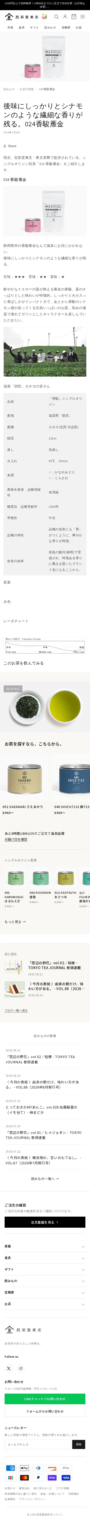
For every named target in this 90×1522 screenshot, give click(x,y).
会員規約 (10, 1499)
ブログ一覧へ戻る (16, 1010)
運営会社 (24, 1488)
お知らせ (10, 1488)
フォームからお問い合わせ (45, 1411)
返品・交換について (52, 1493)
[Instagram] (21, 1368)
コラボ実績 (62, 1488)
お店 (78, 27)
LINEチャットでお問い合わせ (45, 1399)
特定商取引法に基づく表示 (21, 1493)
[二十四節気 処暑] (44, 16)
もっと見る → (15, 921)
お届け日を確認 (16, 839)
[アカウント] (65, 16)
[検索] (56, 16)
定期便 (66, 27)
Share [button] (12, 146)
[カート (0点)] (74, 16)
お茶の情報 (27, 89)
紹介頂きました (42, 1488)
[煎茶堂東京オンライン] (22, 16)
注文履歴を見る (42, 1222)
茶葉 (10, 27)
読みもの (50, 27)
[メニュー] (82, 16)
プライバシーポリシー (32, 1499)
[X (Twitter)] (9, 1368)
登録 (78, 1444)
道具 (21, 27)
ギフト (34, 27)
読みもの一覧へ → (45, 1178)
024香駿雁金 (47, 89)
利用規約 (73, 1493)
